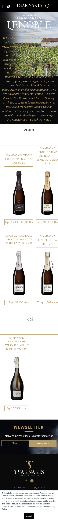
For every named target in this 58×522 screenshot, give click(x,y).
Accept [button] (29, 516)
